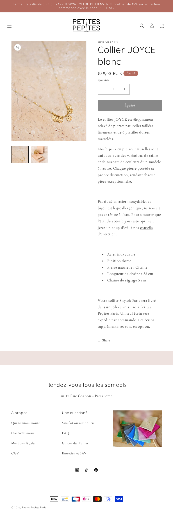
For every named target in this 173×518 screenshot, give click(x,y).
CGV (15, 453)
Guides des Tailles (75, 443)
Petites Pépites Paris (34, 507)
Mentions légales (23, 443)
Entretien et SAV (74, 453)
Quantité (103, 80)
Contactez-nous (22, 433)
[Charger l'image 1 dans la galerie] (19, 154)
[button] (9, 26)
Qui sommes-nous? (25, 423)
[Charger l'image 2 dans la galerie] (39, 154)
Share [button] (106, 340)
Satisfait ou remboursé (78, 423)
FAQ (65, 433)
